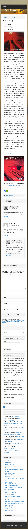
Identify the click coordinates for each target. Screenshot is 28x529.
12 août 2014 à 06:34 (14, 225)
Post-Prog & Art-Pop (10, 499)
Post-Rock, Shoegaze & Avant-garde (14, 501)
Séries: (6, 26)
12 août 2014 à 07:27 (17, 242)
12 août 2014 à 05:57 (14, 208)
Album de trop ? (9, 462)
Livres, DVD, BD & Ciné (11, 483)
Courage (20, 525)
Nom (4, 291)
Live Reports (8, 482)
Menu (4, 6)
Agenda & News (9, 460)
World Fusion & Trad (10, 510)
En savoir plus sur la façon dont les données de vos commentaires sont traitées (13, 321)
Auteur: (6, 28)
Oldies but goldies (9, 494)
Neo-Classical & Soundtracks (12, 491)
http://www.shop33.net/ (14, 185)
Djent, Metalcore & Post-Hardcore (14, 469)
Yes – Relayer (15, 416)
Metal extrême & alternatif (12, 485)
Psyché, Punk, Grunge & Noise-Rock (14, 503)
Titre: (5, 24)
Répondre (6, 216)
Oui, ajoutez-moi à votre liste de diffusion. (12, 310)
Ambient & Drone (9, 464)
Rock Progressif (10, 195)
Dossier (7, 471)
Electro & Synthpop (10, 473)
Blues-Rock (8, 467)
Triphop (7, 508)
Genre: (6, 29)
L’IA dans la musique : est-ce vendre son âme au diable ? (13, 423)
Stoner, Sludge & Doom (11, 507)
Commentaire (7, 274)
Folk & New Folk (9, 475)
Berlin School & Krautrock (12, 466)
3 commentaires (18, 20)
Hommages (8, 476)
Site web (5, 303)
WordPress (13, 525)
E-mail (5, 297)
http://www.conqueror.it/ (14, 154)
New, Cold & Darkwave (11, 492)
